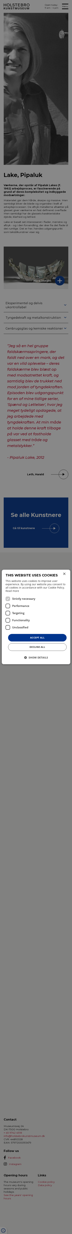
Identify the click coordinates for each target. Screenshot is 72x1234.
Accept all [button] (37, 637)
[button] (36, 658)
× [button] (64, 574)
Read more (12, 591)
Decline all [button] (37, 647)
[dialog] (36, 617)
